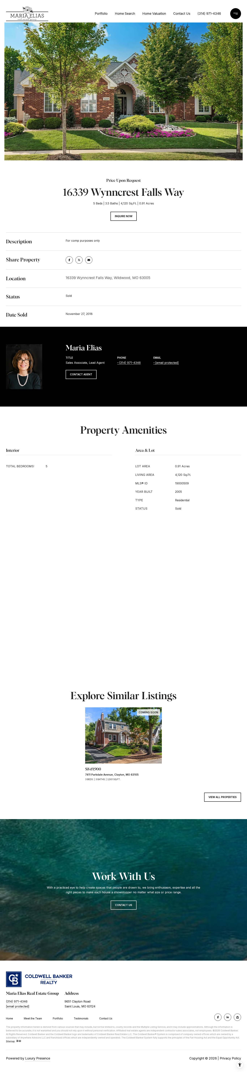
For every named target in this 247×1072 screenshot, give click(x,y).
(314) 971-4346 (209, 13)
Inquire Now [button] (123, 216)
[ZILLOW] (237, 1017)
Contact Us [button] (123, 905)
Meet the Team (33, 1018)
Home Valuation (154, 13)
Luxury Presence (37, 1058)
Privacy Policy (230, 1058)
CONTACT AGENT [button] (81, 374)
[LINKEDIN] (227, 1017)
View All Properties (222, 797)
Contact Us (105, 1018)
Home (9, 1018)
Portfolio (101, 13)
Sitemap (10, 1041)
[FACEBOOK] (218, 1017)
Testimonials (81, 1018)
